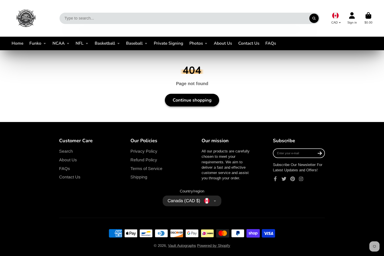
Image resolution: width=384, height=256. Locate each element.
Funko (35, 43)
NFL (80, 43)
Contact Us (248, 43)
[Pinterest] (292, 178)
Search (66, 151)
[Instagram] (301, 178)
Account (352, 18)
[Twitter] (284, 178)
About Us (223, 43)
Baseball (134, 43)
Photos (196, 43)
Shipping (138, 177)
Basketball (105, 43)
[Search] (313, 18)
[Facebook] (275, 178)
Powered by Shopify (213, 245)
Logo (26, 18)
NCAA (58, 43)
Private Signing (168, 43)
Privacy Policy (143, 151)
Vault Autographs (182, 245)
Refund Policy (143, 160)
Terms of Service (146, 168)
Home (17, 43)
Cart (368, 18)
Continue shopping (192, 100)
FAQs (270, 43)
